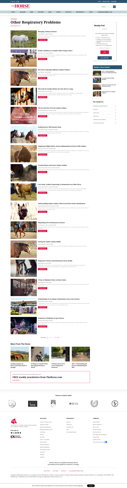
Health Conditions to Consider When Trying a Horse (55, 51)
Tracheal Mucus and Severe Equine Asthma (52, 165)
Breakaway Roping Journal (46, 429)
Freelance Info (69, 427)
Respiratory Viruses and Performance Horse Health (55, 261)
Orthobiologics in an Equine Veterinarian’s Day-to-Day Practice (59, 299)
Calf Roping (42, 432)
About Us (68, 422)
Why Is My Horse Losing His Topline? (108, 92)
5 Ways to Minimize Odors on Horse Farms (52, 280)
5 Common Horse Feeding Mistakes (108, 78)
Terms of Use (96, 427)
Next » (58, 337)
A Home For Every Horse (46, 422)
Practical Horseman (44, 444)
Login (99, 1)
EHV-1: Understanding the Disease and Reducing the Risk (109, 72)
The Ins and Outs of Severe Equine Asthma (52, 108)
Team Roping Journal (45, 449)
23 (55, 337)
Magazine (113, 1)
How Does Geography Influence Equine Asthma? (54, 70)
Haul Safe (42, 437)
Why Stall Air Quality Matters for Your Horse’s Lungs (55, 89)
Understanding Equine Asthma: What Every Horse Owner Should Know (61, 203)
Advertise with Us (97, 432)
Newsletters (106, 1)
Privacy (64, 471)
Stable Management (44, 447)
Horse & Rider (43, 442)
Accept (91, 485)
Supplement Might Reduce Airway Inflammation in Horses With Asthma (62, 146)
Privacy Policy (96, 437)
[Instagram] (16, 1)
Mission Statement (97, 424)
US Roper (42, 457)
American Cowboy (44, 424)
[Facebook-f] (11, 1)
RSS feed (47, 471)
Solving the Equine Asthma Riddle (49, 242)
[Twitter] (12, 1)
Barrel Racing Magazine (45, 427)
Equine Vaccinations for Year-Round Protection (109, 85)
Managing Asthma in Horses (47, 31)
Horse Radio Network (71, 432)
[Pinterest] (16, 433)
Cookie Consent (96, 439)
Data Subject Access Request (100, 434)
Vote (104, 52)
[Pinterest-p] (14, 1)
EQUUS (42, 434)
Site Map (55, 471)
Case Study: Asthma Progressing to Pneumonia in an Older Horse (59, 184)
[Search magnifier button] (114, 6)
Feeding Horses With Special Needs (49, 127)
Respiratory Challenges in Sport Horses (51, 318)
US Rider (42, 454)
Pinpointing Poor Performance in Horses (51, 222)
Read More (42, 59)
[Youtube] (11, 433)
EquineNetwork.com (76, 471)
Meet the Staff (96, 422)
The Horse (42, 452)
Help (67, 429)
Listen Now (42, 40)
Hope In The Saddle (44, 439)
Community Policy (97, 429)
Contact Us (69, 424)
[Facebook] (18, 433)
